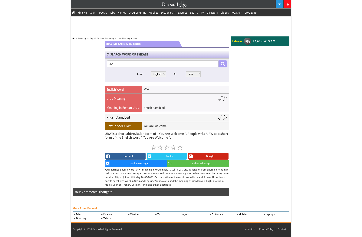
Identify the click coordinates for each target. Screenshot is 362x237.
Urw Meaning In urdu (127, 38)
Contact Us (283, 229)
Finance (82, 12)
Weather (237, 12)
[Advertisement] (181, 25)
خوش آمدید (222, 117)
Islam (93, 12)
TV (202, 12)
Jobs (112, 12)
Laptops (182, 12)
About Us (250, 229)
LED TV (194, 12)
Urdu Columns (137, 12)
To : (176, 74)
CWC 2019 (251, 12)
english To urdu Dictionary (102, 38)
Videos (225, 12)
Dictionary (167, 12)
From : (141, 74)
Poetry (103, 12)
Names (122, 12)
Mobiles (153, 12)
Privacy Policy (266, 229)
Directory (212, 12)
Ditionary (82, 38)
